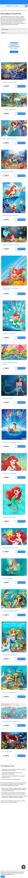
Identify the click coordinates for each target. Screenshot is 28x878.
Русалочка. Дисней (7, 578)
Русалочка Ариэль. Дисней (9, 139)
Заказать (14, 51)
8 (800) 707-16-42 (12, 6)
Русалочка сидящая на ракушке (11, 654)
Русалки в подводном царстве (10, 611)
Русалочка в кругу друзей (9, 333)
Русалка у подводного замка (10, 692)
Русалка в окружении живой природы (10, 363)
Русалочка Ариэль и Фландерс (10, 547)
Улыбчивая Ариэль (7, 751)
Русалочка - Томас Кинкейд (10, 82)
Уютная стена (11, 0)
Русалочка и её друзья (8, 171)
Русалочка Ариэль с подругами (10, 721)
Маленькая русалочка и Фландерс (11, 245)
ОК (2, 876)
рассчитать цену (16, 86)
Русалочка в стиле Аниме (9, 517)
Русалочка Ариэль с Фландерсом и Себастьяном (11, 288)
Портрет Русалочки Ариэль (9, 473)
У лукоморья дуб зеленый (9, 109)
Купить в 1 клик (21, 86)
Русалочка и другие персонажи (10, 215)
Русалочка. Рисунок (8, 398)
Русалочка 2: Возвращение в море (11, 442)
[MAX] (26, 6)
